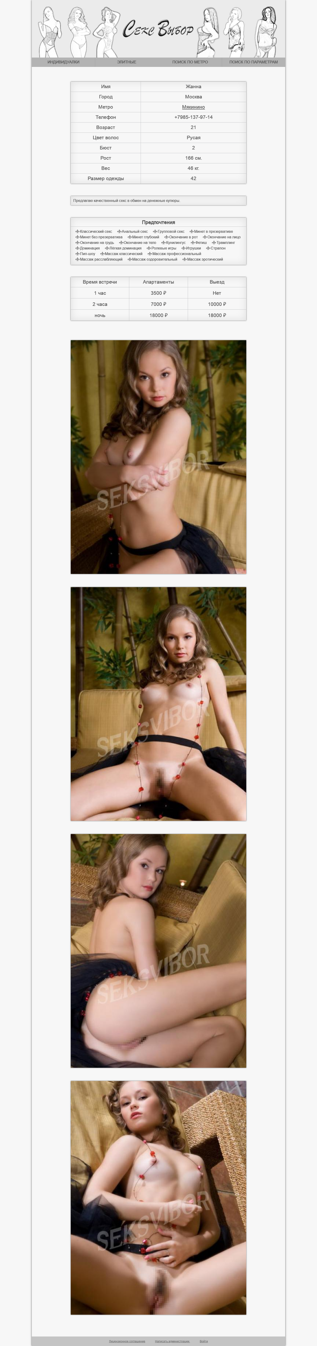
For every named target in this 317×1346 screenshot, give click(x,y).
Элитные (126, 62)
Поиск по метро (190, 62)
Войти (204, 1341)
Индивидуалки (63, 62)
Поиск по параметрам (254, 62)
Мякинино (193, 107)
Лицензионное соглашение (127, 1341)
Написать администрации (172, 1341)
